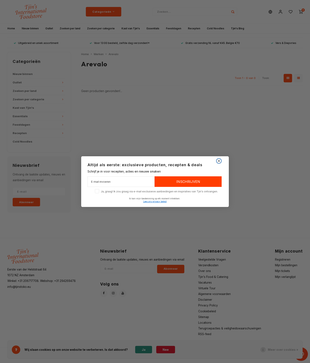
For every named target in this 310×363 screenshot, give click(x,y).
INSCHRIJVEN (188, 181)
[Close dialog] (218, 160)
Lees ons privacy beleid (155, 201)
